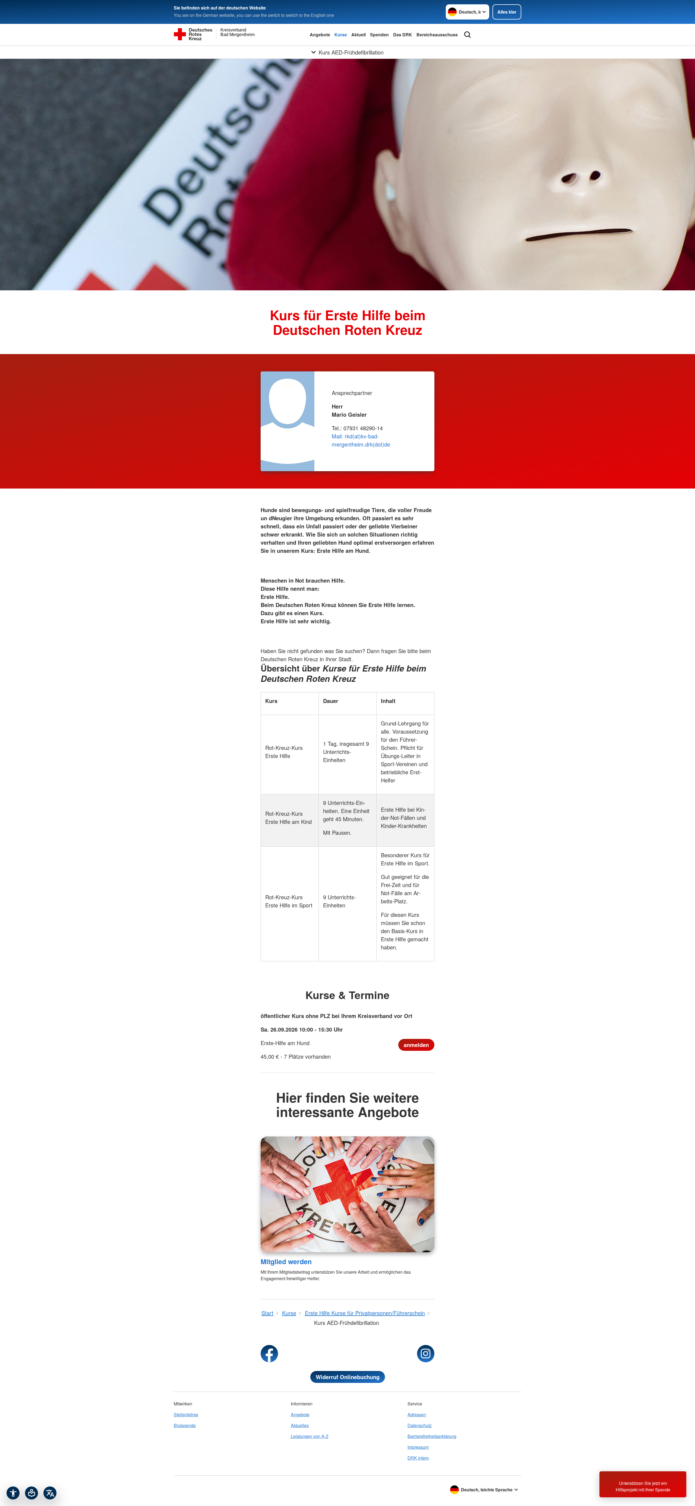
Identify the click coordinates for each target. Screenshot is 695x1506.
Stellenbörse (186, 1414)
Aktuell (358, 34)
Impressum (418, 1447)
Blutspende (185, 1425)
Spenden (379, 34)
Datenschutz (419, 1425)
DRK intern (418, 1458)
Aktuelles (300, 1425)
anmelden (416, 1045)
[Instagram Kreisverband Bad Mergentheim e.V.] (425, 1353)
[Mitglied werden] (347, 1194)
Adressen (416, 1414)
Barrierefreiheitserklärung (431, 1436)
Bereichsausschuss (437, 34)
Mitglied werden (286, 1261)
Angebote (320, 34)
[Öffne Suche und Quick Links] (467, 34)
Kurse (340, 34)
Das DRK (402, 34)
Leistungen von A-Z (309, 1436)
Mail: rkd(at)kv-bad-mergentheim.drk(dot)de (361, 440)
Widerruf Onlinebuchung (348, 1377)
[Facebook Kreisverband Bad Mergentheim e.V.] (269, 1353)
